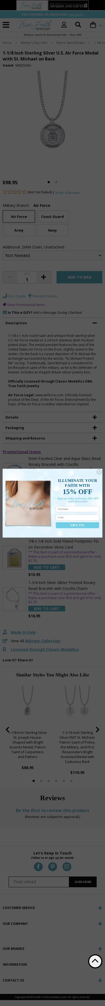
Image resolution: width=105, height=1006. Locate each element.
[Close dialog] (99, 472)
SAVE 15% (77, 525)
